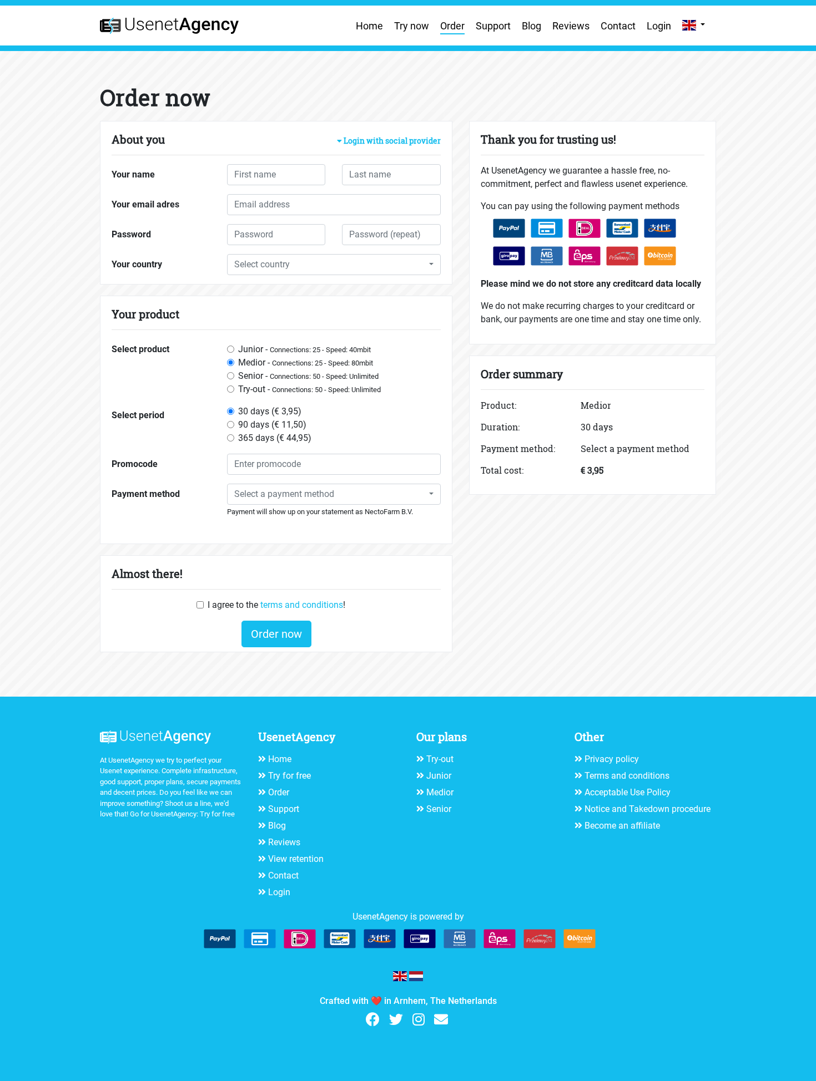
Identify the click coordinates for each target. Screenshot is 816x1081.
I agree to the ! (276, 605)
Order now (276, 634)
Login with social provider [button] (391, 141)
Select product (140, 349)
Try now (411, 26)
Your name (133, 174)
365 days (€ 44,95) (274, 438)
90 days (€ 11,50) (272, 424)
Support (493, 26)
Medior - (305, 362)
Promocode (135, 464)
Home (369, 26)
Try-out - (309, 389)
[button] (334, 264)
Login (659, 26)
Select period (138, 415)
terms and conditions (301, 605)
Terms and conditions (627, 775)
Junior (438, 775)
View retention (296, 859)
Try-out (440, 759)
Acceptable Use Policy (628, 792)
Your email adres (145, 204)
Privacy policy (612, 759)
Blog (531, 26)
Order (452, 26)
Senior (438, 809)
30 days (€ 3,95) (269, 411)
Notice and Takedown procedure (648, 809)
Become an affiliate (622, 825)
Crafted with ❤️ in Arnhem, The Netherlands (408, 1001)
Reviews (571, 26)
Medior (440, 792)
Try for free (217, 814)
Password (131, 234)
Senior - (308, 376)
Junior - (304, 349)
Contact (618, 26)
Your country (137, 264)
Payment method (146, 494)
